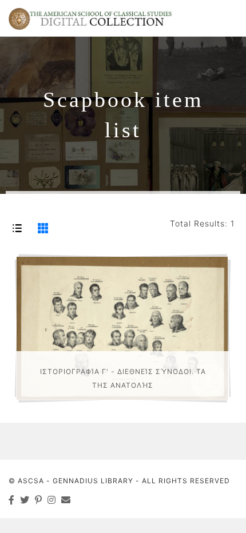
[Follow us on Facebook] (12, 500)
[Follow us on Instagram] (51, 500)
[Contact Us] (66, 500)
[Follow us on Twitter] (25, 500)
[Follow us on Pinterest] (38, 500)
